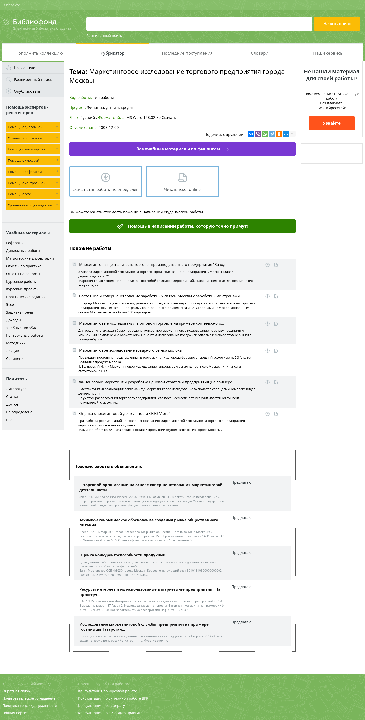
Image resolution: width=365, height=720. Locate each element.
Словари (259, 53)
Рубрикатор (112, 53)
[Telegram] (272, 134)
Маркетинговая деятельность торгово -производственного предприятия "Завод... (153, 264)
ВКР (145, 698)
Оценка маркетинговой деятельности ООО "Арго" (124, 413)
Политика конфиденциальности (29, 705)
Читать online (276, 265)
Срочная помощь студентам (30, 205)
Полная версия (15, 712)
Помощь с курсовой (23, 160)
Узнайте (332, 123)
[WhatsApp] (265, 134)
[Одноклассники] (279, 134)
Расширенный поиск (104, 35)
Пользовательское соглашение (28, 698)
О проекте (11, 5)
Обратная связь (16, 691)
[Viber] (258, 134)
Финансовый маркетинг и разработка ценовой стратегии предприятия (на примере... (157, 381)
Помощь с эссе (19, 194)
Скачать (169, 117)
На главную (24, 67)
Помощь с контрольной (26, 183)
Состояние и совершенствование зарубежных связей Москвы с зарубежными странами (159, 295)
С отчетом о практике (25, 138)
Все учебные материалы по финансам (178, 149)
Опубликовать (27, 91)
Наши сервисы (328, 53)
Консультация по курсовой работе (107, 691)
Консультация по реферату (101, 705)
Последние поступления (187, 53)
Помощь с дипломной (25, 127)
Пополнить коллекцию (39, 53)
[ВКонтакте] (251, 134)
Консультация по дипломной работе (109, 698)
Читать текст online (182, 189)
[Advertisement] (33, 510)
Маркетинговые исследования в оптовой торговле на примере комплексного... (151, 323)
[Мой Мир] (286, 134)
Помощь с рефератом (25, 171)
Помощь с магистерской (27, 149)
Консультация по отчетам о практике (110, 712)
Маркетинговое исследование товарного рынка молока (130, 350)
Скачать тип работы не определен (105, 189)
